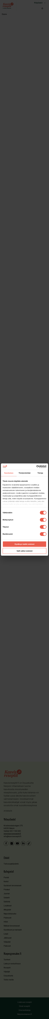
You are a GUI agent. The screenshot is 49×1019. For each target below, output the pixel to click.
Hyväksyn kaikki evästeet (24, 544)
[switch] (43, 520)
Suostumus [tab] (8, 473)
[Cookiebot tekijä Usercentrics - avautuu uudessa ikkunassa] (36, 466)
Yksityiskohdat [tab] (24, 473)
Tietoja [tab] (40, 473)
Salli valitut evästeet (24, 551)
